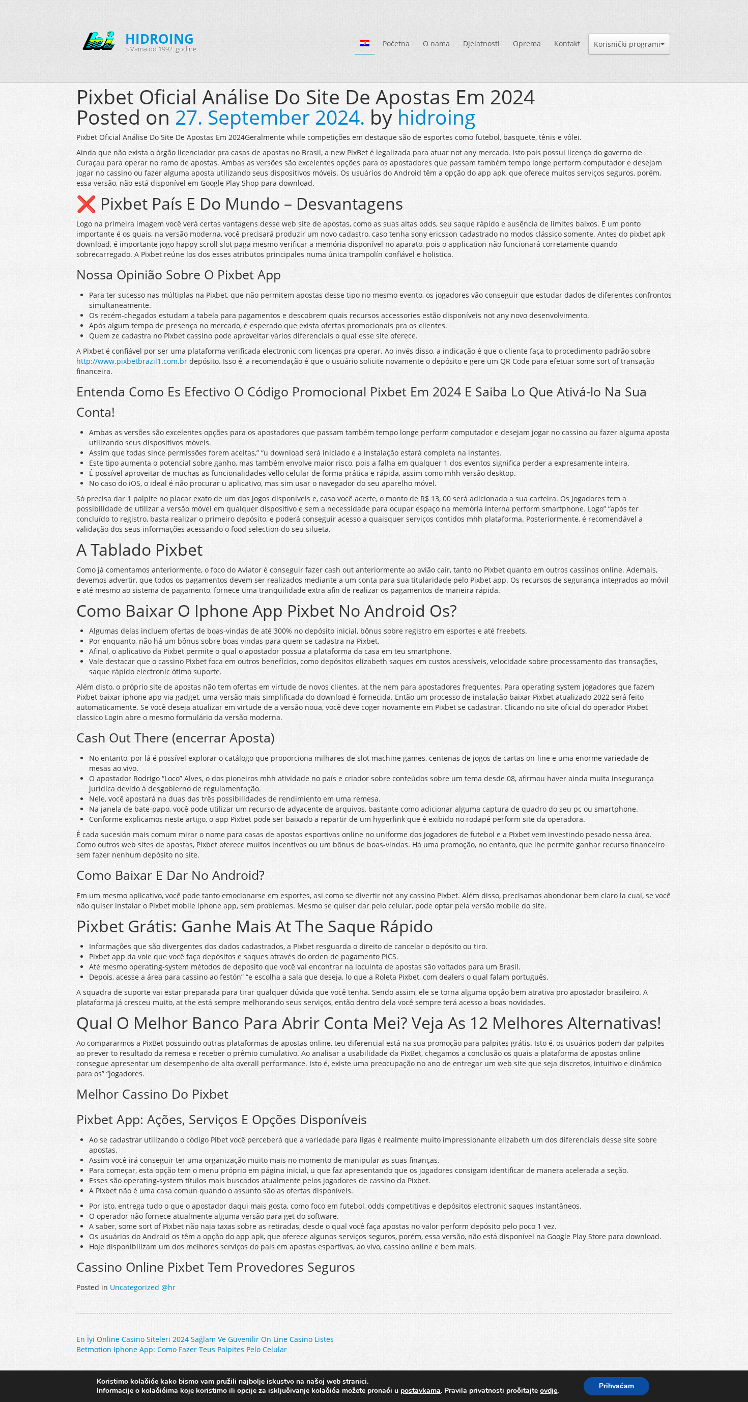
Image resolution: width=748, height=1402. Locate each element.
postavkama (420, 1390)
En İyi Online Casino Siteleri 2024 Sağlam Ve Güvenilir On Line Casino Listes (205, 1339)
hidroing (436, 117)
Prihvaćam (616, 1386)
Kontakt (567, 43)
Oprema (527, 43)
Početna (396, 43)
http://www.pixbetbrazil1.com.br (131, 361)
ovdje (548, 1390)
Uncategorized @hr (143, 1287)
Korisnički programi (627, 44)
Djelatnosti (481, 43)
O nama (436, 43)
